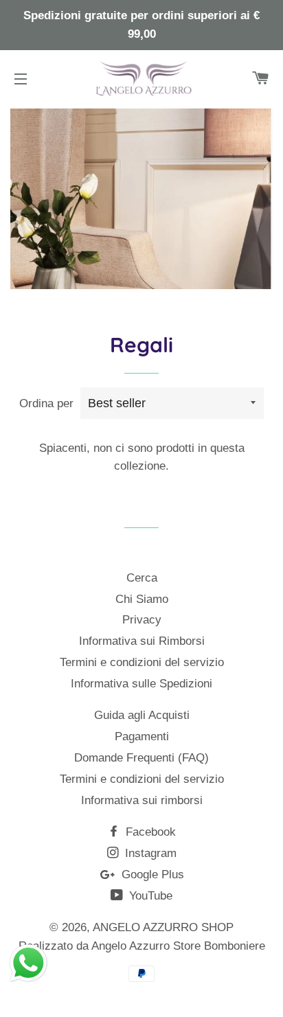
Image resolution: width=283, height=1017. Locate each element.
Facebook (149, 831)
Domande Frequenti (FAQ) (141, 757)
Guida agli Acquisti (142, 715)
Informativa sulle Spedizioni (141, 683)
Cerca (141, 577)
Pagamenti (142, 736)
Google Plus (151, 874)
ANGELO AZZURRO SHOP (163, 927)
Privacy (141, 619)
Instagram (149, 853)
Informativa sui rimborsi (142, 800)
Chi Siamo (141, 599)
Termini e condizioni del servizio (142, 662)
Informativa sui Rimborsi (142, 641)
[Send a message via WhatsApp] (28, 963)
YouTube (149, 895)
